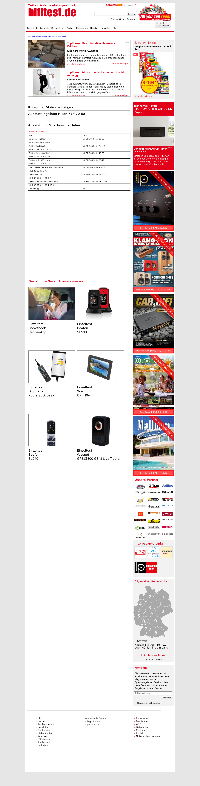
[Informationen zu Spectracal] (154, 528)
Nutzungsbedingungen (148, 736)
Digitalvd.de (93, 721)
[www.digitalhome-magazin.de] (140, 560)
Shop (115, 28)
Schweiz (142, 641)
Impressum (142, 718)
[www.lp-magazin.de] (140, 575)
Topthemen (44, 742)
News (30, 28)
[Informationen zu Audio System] (154, 487)
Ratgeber (106, 28)
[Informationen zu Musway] (140, 521)
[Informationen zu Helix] (154, 507)
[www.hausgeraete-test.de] (153, 560)
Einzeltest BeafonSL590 (84, 328)
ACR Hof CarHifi (153, 659)
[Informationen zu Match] (154, 514)
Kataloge (42, 736)
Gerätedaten (44, 730)
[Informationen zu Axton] (167, 487)
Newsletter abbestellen (148, 702)
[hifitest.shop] (151, 575)
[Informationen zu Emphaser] (167, 494)
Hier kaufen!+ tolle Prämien (162, 24)
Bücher (41, 721)
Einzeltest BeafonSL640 (36, 454)
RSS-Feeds (44, 739)
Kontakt (140, 733)
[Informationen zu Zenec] (167, 535)
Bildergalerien (45, 733)
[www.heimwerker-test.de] (167, 560)
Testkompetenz (46, 724)
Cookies (140, 730)
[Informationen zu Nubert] (154, 521)
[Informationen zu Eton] (154, 500)
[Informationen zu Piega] (167, 521)
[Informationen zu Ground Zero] (140, 507)
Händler (94, 28)
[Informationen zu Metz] (167, 514)
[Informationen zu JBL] (140, 514)
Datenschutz (143, 727)
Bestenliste (57, 28)
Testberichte (42, 28)
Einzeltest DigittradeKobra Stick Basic (41, 391)
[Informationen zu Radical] (140, 528)
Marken (70, 28)
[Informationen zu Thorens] (167, 528)
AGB (138, 724)
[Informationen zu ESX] (140, 500)
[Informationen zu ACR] (140, 487)
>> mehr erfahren (143, 96)
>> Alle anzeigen (120, 63)
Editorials (43, 745)
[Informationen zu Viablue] (140, 535)
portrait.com (93, 724)
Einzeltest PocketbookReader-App (37, 328)
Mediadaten (142, 721)
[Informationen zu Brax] (140, 494)
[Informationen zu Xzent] (154, 535)
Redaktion (43, 727)
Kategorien (82, 28)
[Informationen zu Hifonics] (167, 507)
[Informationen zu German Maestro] (167, 500)
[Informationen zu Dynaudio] (154, 494)
